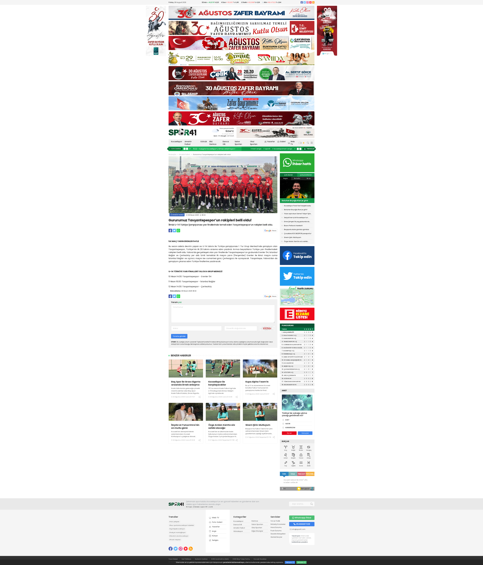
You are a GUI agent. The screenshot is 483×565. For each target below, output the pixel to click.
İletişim (215, 540)
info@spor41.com (298, 529)
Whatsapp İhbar (303, 517)
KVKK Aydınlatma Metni (220, 559)
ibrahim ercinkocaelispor (178, 536)
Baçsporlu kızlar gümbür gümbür (296, 229)
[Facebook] (302, 2)
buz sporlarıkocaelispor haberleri (281, 149)
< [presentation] (184, 149)
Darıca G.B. (237, 524)
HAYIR (287, 423)
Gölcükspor (238, 531)
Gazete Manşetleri (278, 534)
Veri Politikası (186, 559)
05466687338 (303, 524)
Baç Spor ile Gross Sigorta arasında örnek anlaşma (185, 383)
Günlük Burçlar (276, 537)
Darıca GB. (226, 142)
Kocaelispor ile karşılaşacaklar (217, 383)
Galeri (283, 141)
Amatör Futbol (188, 142)
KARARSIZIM (290, 427)
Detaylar (289, 562)
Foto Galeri (217, 522)
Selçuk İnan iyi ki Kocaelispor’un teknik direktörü (296, 217)
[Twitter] (305, 2)
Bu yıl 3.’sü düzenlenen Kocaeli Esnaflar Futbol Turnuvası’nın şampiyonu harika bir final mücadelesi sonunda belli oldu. (258, 389)
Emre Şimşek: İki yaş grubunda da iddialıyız (296, 221)
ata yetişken (261, 149)
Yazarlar (271, 141)
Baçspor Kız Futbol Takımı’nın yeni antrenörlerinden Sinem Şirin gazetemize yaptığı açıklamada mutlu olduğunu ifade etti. (258, 432)
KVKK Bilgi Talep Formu (241, 559)
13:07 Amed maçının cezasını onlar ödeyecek (210, 149)
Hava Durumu (276, 527)
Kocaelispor (176, 141)
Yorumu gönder (179, 336)
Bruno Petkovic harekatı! (293, 225)
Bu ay (309, 178)
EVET (287, 420)
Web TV (293, 142)
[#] (176, 504)
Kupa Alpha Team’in (257, 381)
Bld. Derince (212, 142)
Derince (255, 521)
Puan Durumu (276, 530)
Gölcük (203, 141)
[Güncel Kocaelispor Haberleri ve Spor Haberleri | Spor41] (182, 132)
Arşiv (214, 531)
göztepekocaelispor (177, 529)
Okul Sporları (253, 142)
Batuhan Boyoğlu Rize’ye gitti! (295, 210)
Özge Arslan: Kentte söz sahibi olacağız (221, 426)
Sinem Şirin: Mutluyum (257, 424)
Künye (215, 535)
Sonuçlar (305, 433)
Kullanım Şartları (201, 559)
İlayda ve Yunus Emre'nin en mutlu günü (185, 426)
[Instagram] (307, 2)
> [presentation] (300, 149)
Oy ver (289, 433)
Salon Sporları (238, 142)
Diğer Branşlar (257, 531)
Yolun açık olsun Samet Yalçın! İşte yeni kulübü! (297, 200)
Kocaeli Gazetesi (260, 559)
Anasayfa (172, 154)
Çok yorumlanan (306, 175)
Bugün (285, 178)
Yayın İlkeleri (173, 559)
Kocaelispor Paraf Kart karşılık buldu (297, 206)
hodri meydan (175, 540)
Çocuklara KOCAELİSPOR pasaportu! (297, 233)
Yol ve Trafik (275, 521)
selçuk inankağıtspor (177, 532)
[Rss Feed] (313, 2)
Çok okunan (288, 175)
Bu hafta (297, 178)
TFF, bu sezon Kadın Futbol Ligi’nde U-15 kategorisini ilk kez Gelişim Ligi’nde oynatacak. (222, 390)
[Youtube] (310, 2)
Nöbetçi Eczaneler (278, 524)
